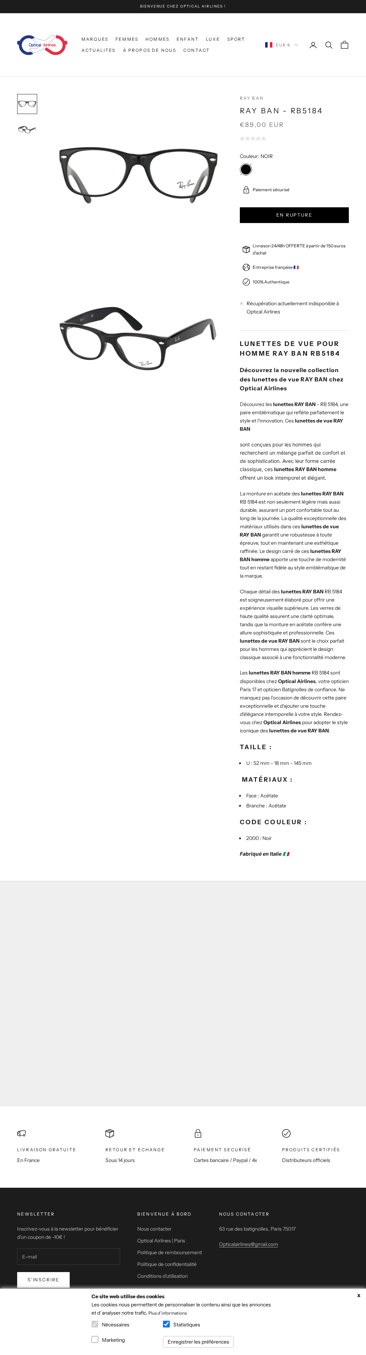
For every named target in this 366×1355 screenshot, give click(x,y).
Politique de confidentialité (167, 1264)
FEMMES (126, 39)
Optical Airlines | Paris (161, 1240)
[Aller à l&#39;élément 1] (27, 104)
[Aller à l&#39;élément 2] (27, 130)
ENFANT (188, 39)
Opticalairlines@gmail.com (248, 1244)
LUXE (213, 39)
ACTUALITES (98, 50)
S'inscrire (43, 1279)
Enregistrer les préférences (198, 1342)
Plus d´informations (167, 1313)
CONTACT (196, 50)
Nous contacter (154, 1229)
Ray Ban (252, 98)
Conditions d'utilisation (162, 1276)
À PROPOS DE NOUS (150, 50)
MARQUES (94, 39)
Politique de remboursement (169, 1252)
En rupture (294, 215)
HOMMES (157, 39)
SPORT (236, 39)
